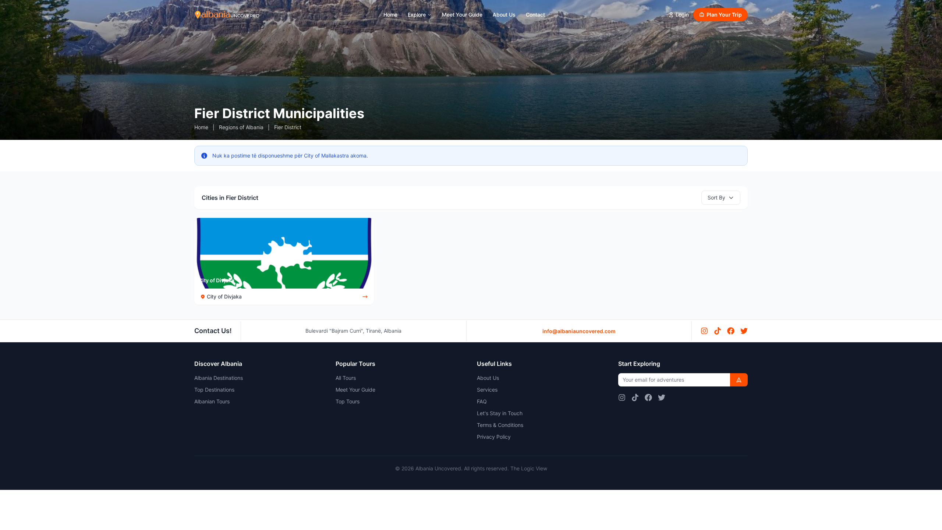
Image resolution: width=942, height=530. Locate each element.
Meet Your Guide (462, 14)
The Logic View (528, 468)
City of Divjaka (216, 280)
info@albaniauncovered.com (579, 331)
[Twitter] (744, 331)
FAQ (482, 401)
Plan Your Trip (724, 14)
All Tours (346, 378)
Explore (417, 14)
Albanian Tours (212, 401)
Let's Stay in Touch (500, 413)
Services (487, 389)
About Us (504, 14)
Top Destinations (214, 389)
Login (682, 14)
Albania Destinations (218, 378)
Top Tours (348, 401)
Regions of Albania (241, 127)
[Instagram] (704, 331)
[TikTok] (717, 331)
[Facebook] (730, 331)
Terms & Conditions (500, 425)
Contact (535, 14)
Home (390, 14)
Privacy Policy (494, 437)
